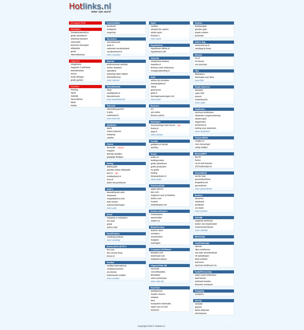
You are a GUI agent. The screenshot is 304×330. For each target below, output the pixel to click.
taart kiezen (200, 278)
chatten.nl (199, 141)
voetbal (154, 26)
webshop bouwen (79, 39)
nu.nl (197, 58)
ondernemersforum (204, 227)
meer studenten (202, 131)
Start (74, 17)
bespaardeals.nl (158, 176)
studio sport (156, 32)
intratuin (155, 297)
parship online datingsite (118, 170)
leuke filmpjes (77, 77)
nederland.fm (201, 99)
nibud (153, 87)
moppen (111, 150)
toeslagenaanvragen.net (162, 96)
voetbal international (116, 265)
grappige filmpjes (115, 157)
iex (152, 109)
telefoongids (201, 26)
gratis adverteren (79, 35)
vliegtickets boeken (160, 61)
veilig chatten (201, 147)
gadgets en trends (159, 144)
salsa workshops (159, 278)
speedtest (111, 71)
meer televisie (113, 118)
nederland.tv (113, 115)
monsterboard (113, 42)
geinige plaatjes (114, 154)
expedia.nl (156, 64)
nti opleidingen (202, 256)
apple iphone (157, 189)
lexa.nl (110, 179)
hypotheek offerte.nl (160, 48)
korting (154, 173)
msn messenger (202, 144)
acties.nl (155, 157)
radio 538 (199, 93)
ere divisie (112, 272)
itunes (198, 160)
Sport (73, 93)
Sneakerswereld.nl (80, 32)
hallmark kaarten (203, 281)
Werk (73, 102)
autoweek (111, 195)
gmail (73, 51)
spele (109, 128)
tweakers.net (157, 252)
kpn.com (155, 192)
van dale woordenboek (206, 252)
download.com (158, 256)
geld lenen (156, 90)
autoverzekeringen (116, 205)
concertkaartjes (158, 272)
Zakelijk (74, 96)
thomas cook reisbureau (162, 67)
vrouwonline (157, 237)
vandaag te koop (203, 48)
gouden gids (201, 29)
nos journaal (201, 64)
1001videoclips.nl (203, 166)
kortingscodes (157, 160)
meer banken (201, 211)
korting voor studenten (205, 128)
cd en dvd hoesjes (203, 163)
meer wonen (157, 134)
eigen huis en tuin (159, 307)
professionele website (117, 64)
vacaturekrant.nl (114, 51)
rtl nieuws (199, 61)
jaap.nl (154, 131)
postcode (199, 35)
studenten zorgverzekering (207, 115)
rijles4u (198, 246)
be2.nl (110, 173)
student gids (201, 118)
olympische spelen (160, 29)
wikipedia (75, 48)
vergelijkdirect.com (116, 198)
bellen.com (156, 198)
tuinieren (155, 310)
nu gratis (155, 170)
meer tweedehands (116, 99)
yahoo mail (112, 227)
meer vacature (114, 55)
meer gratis (156, 179)
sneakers (155, 233)
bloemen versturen (204, 284)
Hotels (74, 105)
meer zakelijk (201, 230)
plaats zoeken (201, 32)
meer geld (155, 99)
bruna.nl (111, 256)
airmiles (154, 147)
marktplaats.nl (113, 93)
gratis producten (158, 166)
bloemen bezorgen (80, 45)
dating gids (112, 166)
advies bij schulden (160, 80)
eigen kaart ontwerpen (205, 275)
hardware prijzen (159, 259)
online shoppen (114, 67)
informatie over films (204, 77)
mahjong (111, 134)
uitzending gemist (115, 109)
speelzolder (156, 217)
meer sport (156, 39)
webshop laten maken (117, 74)
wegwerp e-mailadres (117, 218)
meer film (199, 80)
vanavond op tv (202, 45)
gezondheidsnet (202, 179)
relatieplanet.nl (114, 176)
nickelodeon (157, 214)
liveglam (155, 240)
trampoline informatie (161, 303)
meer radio (200, 103)
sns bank (199, 208)
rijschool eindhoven (204, 112)
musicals (155, 268)
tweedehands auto (116, 192)
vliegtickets (76, 64)
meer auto (111, 208)
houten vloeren (158, 294)
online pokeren (114, 131)
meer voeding (113, 240)
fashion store (157, 230)
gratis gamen (77, 80)
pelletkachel (156, 291)
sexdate (198, 304)
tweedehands (77, 70)
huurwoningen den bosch (163, 125)
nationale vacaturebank (118, 48)
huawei (154, 201)
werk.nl (110, 45)
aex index (155, 112)
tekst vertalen (201, 259)
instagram (111, 29)
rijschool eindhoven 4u (206, 265)
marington (155, 243)
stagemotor (200, 122)
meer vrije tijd (157, 281)
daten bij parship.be (116, 182)
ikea (153, 300)
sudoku (110, 137)
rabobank (199, 201)
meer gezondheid (203, 189)
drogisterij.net (201, 182)
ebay (109, 90)
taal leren (199, 262)
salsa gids (75, 42)
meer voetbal (113, 278)
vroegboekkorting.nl (160, 71)
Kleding (74, 90)
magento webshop (204, 221)
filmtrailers (200, 74)
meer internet (113, 80)
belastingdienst (158, 83)
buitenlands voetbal (116, 275)
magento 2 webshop (80, 67)
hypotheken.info (158, 51)
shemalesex (201, 313)
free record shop (114, 253)
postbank (199, 205)
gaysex (198, 307)
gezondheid (200, 185)
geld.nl (154, 93)
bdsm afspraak (202, 310)
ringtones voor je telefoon (163, 195)
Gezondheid (77, 99)
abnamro (199, 198)
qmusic (198, 96)
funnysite (111, 147)
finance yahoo (157, 115)
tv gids (110, 112)
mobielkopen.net (159, 205)
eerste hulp (200, 176)
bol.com (110, 250)
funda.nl (155, 128)
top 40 (198, 157)
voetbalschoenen (115, 269)
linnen (74, 74)
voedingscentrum (115, 237)
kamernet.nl (200, 125)
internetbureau (78, 54)
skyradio (199, 90)
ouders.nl (155, 221)
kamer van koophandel (206, 224)
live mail (111, 221)
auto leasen (112, 202)
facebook (111, 26)
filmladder (155, 275)
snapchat (111, 32)
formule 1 (155, 35)
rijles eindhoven (202, 249)
